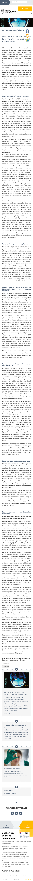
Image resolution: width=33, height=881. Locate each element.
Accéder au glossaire (10, 793)
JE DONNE (25, 9)
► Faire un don (8, 779)
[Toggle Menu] (31, 13)
